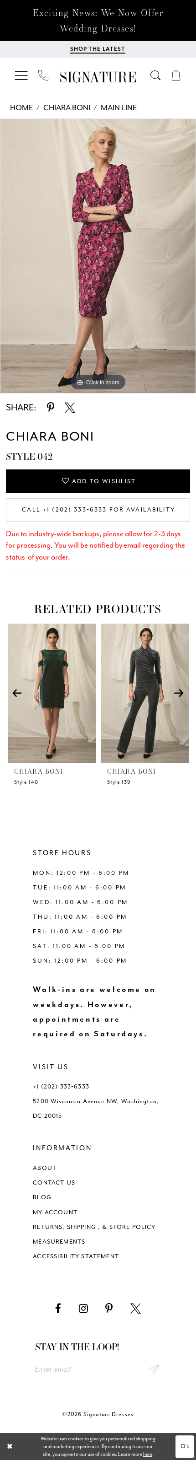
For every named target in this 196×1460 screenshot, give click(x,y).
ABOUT (45, 1168)
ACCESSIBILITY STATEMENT (76, 1256)
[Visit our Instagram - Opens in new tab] (83, 1308)
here (147, 1454)
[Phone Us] (44, 75)
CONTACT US (54, 1182)
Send (154, 1369)
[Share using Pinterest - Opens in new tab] (50, 408)
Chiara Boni (66, 108)
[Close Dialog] (9, 1446)
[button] (22, 75)
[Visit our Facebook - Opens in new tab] (58, 1308)
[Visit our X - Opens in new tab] (135, 1308)
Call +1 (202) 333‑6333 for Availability (98, 509)
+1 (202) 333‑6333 (61, 1086)
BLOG (42, 1197)
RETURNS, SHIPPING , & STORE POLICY (94, 1227)
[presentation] (52, 693)
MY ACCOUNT (55, 1212)
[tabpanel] (98, 256)
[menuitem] (22, 75)
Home (21, 108)
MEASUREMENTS (59, 1241)
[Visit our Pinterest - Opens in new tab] (109, 1308)
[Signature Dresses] (98, 77)
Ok (185, 1446)
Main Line (119, 108)
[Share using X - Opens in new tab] (70, 408)
